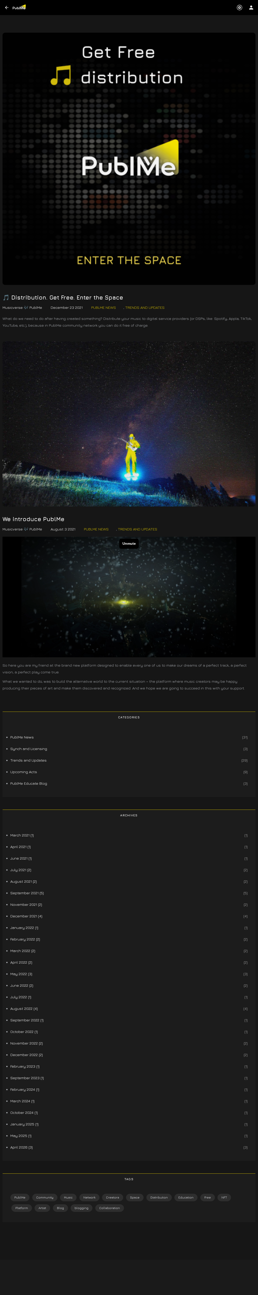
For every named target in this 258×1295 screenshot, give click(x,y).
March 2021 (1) (22, 835)
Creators (112, 1197)
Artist (42, 1208)
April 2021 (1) (20, 846)
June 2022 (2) (21, 985)
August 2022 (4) (24, 1008)
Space (135, 1197)
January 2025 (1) (24, 1124)
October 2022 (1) (24, 1031)
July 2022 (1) (20, 997)
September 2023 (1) (27, 1078)
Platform (21, 1208)
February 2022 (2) (25, 939)
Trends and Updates (145, 307)
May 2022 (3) (21, 974)
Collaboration (109, 1208)
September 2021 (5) (27, 893)
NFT (224, 1197)
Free (207, 1197)
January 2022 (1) (24, 927)
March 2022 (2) (22, 951)
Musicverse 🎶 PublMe (22, 307)
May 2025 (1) (20, 1135)
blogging (81, 1208)
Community (44, 1197)
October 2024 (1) (24, 1112)
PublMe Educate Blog (28, 783)
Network (89, 1197)
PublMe (19, 1197)
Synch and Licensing (28, 748)
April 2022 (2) (21, 962)
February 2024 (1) (24, 1089)
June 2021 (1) (21, 858)
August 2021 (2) (23, 881)
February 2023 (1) (25, 1066)
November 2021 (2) (26, 904)
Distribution (159, 1197)
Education (186, 1197)
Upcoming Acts (23, 772)
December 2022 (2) (26, 1055)
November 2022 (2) (26, 1043)
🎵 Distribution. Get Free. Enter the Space (63, 297)
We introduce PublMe (33, 519)
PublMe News (103, 307)
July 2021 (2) (20, 870)
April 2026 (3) (21, 1147)
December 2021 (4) (26, 916)
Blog (60, 1208)
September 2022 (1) (27, 1020)
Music (68, 1197)
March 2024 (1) (22, 1101)
